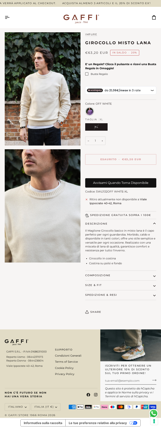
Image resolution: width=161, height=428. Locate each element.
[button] (26, 349)
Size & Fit (93, 285)
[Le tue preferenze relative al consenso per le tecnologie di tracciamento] (154, 421)
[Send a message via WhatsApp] (153, 413)
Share (95, 311)
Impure (91, 34)
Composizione (98, 275)
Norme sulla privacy (135, 392)
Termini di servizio (117, 396)
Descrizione (96, 223)
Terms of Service (66, 361)
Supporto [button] (63, 349)
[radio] (89, 111)
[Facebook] (88, 395)
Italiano (15, 406)
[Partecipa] (153, 380)
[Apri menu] (10, 17)
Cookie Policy (64, 368)
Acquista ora (120, 172)
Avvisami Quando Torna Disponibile (120, 183)
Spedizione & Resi (101, 294)
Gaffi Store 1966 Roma (27, 415)
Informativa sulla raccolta (43, 423)
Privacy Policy (64, 374)
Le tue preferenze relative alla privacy (98, 423)
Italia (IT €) (44, 406)
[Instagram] (96, 395)
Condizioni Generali (68, 355)
